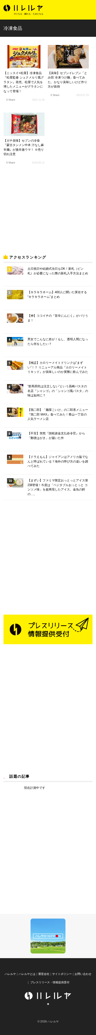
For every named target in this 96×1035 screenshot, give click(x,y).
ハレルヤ (10, 974)
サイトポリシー (62, 974)
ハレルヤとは (27, 974)
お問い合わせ (83, 974)
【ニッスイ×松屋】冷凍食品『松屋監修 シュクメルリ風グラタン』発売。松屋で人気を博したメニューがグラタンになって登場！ (23, 82)
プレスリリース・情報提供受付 (49, 982)
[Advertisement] (38, 214)
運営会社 (43, 974)
